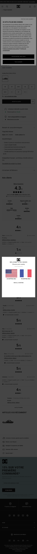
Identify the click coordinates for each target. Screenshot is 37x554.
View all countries (19, 282)
